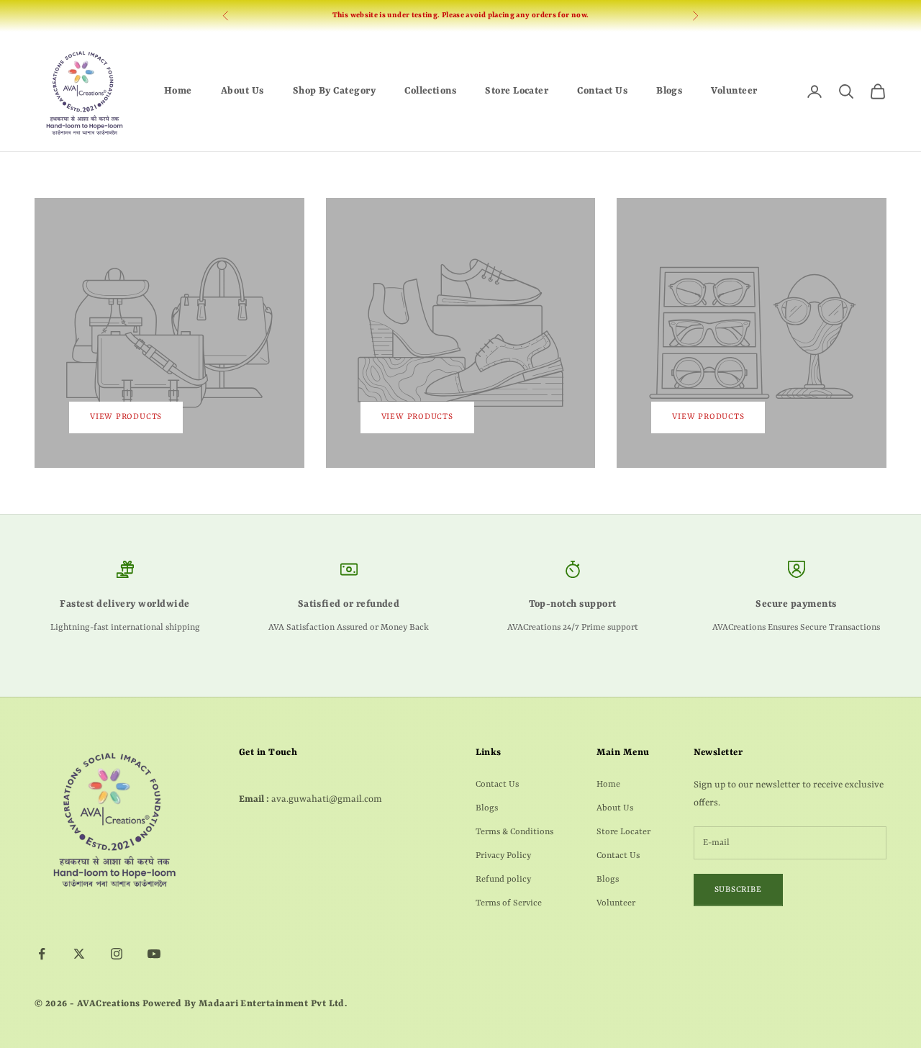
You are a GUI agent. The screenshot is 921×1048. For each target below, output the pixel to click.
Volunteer (734, 91)
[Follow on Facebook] (42, 954)
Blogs (669, 91)
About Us (242, 91)
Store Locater (516, 91)
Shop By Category (334, 91)
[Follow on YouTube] (154, 954)
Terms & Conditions (514, 832)
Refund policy (503, 880)
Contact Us (602, 91)
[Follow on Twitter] (79, 954)
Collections (430, 91)
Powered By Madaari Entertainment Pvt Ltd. (244, 1003)
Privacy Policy (503, 856)
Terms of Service (509, 903)
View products (126, 417)
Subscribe (738, 890)
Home (178, 91)
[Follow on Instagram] (116, 954)
